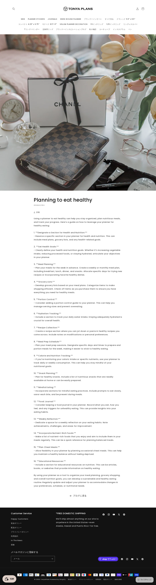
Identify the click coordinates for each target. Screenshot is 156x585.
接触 (13, 544)
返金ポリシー (16, 523)
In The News (16, 540)
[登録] (52, 559)
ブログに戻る (80, 495)
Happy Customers (19, 519)
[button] (13, 8)
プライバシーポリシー (20, 532)
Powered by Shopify (58, 579)
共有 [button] (38, 212)
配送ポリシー (16, 527)
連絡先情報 (118, 579)
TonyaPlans (45, 579)
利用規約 (14, 536)
